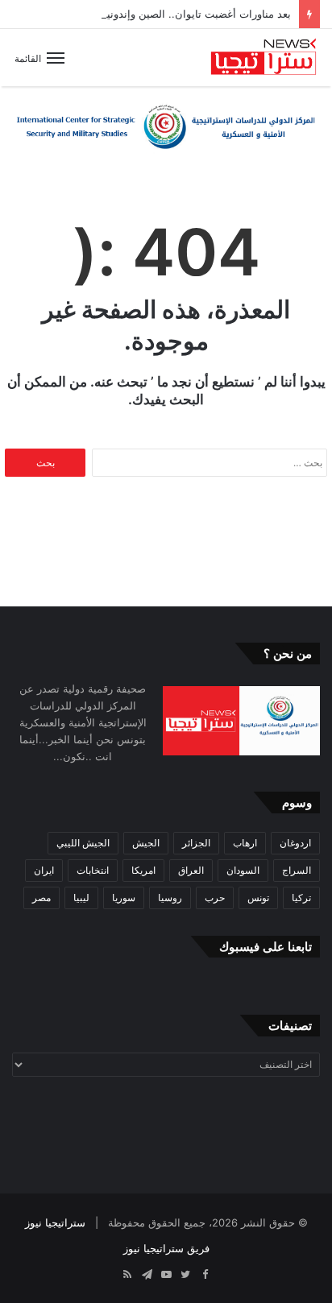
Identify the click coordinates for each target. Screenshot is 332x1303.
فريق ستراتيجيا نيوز (166, 1248)
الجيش (146, 843)
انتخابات (93, 870)
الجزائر (196, 843)
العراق (191, 870)
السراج (296, 870)
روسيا (170, 897)
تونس (258, 897)
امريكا (143, 870)
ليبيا (81, 897)
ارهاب (245, 843)
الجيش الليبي (83, 843)
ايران (44, 870)
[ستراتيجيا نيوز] (263, 57)
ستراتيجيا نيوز (55, 1222)
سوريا (123, 897)
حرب (215, 897)
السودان (242, 870)
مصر (41, 897)
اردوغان (295, 843)
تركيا (301, 897)
